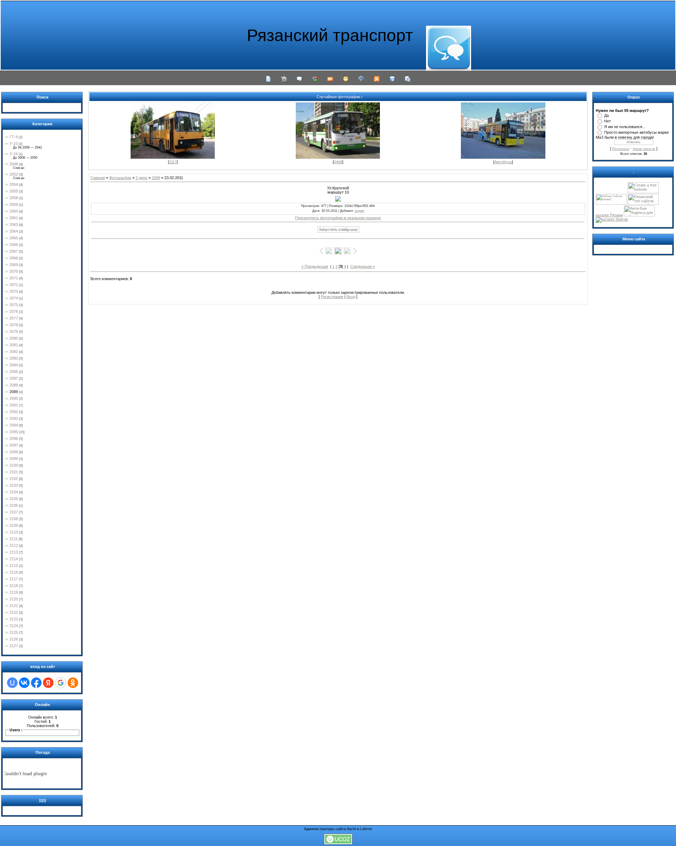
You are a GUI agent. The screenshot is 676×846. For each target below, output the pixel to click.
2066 (14, 244)
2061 (14, 218)
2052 (14, 174)
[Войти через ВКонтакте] (24, 682)
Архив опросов (644, 149)
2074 (14, 298)
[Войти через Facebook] (36, 682)
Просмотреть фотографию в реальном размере (338, 218)
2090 (14, 398)
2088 (14, 385)
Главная (97, 178)
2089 (14, 392)
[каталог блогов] (612, 219)
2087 (14, 378)
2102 (14, 478)
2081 (14, 345)
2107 (14, 512)
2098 (14, 452)
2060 (14, 211)
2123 (14, 619)
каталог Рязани (609, 215)
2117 (14, 579)
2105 (14, 499)
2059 (14, 204)
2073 (14, 291)
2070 (14, 271)
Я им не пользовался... (624, 127)
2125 (14, 632)
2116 (14, 572)
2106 (14, 505)
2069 (14, 265)
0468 (338, 162)
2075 (14, 305)
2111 (14, 539)
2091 (14, 405)
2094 (14, 425)
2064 (14, 231)
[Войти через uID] (12, 682)
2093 (14, 418)
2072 (14, 285)
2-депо (142, 178)
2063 (14, 224)
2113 (14, 552)
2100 (14, 465)
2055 (14, 191)
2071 (14, 278)
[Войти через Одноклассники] (73, 682)
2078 (14, 325)
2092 (14, 412)
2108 (14, 519)
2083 (14, 358)
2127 (14, 646)
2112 (14, 545)
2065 (14, 238)
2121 (14, 606)
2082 (14, 351)
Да (606, 115)
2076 (14, 311)
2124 (14, 626)
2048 (14, 164)
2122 (14, 612)
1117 (173, 162)
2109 (14, 525)
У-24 (14, 154)
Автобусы (503, 162)
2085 (14, 372)
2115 (14, 565)
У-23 (14, 143)
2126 (14, 639)
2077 (14, 318)
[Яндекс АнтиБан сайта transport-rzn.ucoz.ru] (639, 215)
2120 (14, 599)
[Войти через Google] (60, 682)
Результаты (620, 149)
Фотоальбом (120, 178)
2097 (14, 445)
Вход (350, 297)
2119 (14, 592)
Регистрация (332, 297)
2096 (14, 438)
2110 (14, 532)
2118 (14, 585)
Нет (607, 121)
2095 (14, 432)
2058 (14, 198)
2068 (14, 258)
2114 (14, 559)
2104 (14, 492)
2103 (14, 485)
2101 (14, 472)
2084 (14, 365)
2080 (14, 338)
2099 (14, 458)
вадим (359, 211)
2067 (14, 251)
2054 (14, 184)
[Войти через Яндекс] (48, 682)
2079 (14, 331)
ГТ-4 (14, 137)
